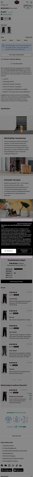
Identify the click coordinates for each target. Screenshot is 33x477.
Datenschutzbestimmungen (24, 223)
